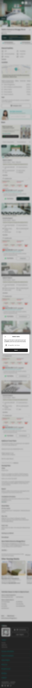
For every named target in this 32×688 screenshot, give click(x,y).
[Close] (5, 336)
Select (16, 350)
